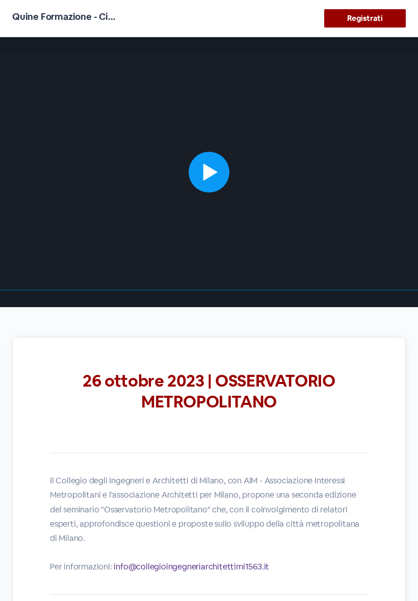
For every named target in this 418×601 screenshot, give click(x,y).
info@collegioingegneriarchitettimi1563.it (191, 566)
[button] (209, 172)
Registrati (364, 18)
